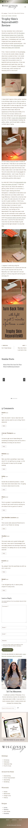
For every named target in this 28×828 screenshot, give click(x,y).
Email (4, 634)
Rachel (4, 579)
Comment (5, 606)
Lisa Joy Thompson (7, 433)
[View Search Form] (25, 2)
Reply (4, 425)
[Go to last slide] (4, 379)
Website (4, 640)
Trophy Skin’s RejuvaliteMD (18, 118)
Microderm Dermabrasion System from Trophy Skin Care (13, 35)
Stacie (4, 412)
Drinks (5, 807)
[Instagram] (8, 2)
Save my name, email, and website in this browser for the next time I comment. (13, 645)
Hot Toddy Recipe (6, 347)
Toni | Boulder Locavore (9, 517)
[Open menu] (25, 7)
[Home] (2, 13)
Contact (14, 819)
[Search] (18, 708)
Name (4, 627)
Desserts (6, 809)
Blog (20, 819)
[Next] (24, 379)
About (8, 819)
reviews (14, 15)
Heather (4, 536)
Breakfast (6, 813)
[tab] (11, 398)
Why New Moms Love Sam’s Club (22, 348)
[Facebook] (3, 2)
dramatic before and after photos (16, 217)
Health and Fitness (6, 15)
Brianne (4, 453)
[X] (5, 2)
